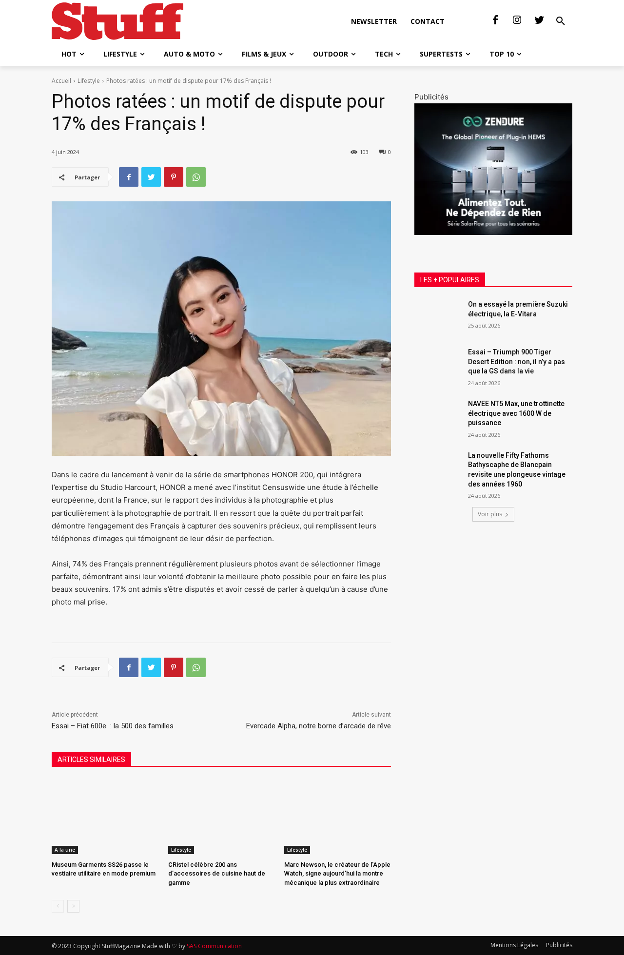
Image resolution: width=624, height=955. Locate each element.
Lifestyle (89, 81)
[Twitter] (539, 20)
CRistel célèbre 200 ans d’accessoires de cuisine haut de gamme (216, 873)
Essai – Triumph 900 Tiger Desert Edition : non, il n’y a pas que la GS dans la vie (516, 361)
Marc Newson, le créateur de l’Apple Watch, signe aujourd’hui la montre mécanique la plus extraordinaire (337, 873)
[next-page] (73, 906)
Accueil (61, 81)
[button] (560, 21)
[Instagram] (517, 20)
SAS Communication (214, 946)
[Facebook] (495, 20)
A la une (65, 849)
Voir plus (490, 514)
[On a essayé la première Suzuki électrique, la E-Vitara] (438, 316)
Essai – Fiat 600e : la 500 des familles (113, 725)
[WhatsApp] (196, 177)
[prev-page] (58, 906)
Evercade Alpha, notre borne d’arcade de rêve (318, 725)
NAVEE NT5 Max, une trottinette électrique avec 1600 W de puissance (516, 413)
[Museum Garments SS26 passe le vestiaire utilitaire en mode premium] (105, 817)
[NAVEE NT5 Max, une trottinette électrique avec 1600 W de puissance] (438, 415)
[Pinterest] (173, 177)
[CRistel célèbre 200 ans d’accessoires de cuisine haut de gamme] (221, 817)
